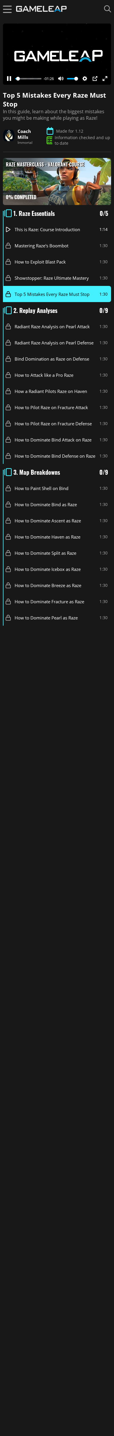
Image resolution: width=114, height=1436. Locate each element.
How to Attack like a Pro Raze (44, 375)
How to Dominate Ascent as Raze (48, 521)
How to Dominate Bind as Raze (46, 504)
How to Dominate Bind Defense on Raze (55, 456)
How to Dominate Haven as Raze (47, 537)
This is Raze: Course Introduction (47, 229)
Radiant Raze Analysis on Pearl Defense (54, 343)
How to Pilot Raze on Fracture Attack (51, 407)
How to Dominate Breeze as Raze (48, 585)
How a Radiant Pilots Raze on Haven (51, 391)
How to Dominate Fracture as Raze (49, 601)
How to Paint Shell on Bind (41, 488)
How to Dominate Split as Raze (45, 553)
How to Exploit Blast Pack (40, 262)
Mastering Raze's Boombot (41, 246)
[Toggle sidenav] (7, 8)
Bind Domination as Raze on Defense (52, 359)
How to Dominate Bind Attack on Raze (53, 440)
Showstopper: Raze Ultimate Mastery (52, 278)
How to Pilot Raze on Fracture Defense (53, 424)
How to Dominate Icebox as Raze (48, 569)
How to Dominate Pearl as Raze (46, 618)
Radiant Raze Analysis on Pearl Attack (52, 326)
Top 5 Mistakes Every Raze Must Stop (52, 294)
